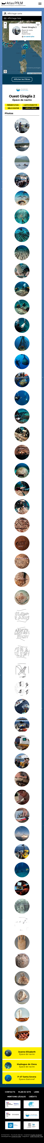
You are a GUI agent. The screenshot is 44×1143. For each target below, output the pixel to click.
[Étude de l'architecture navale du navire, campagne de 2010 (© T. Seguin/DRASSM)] (22, 416)
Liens (36, 1092)
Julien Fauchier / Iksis (36, 1136)
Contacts (10, 1092)
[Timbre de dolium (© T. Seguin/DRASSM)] (22, 543)
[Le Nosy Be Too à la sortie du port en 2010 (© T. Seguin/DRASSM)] (22, 144)
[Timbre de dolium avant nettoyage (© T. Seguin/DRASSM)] (22, 525)
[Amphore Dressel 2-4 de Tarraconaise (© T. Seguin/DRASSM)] (22, 943)
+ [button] (5, 23)
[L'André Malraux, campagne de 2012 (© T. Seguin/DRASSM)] (22, 834)
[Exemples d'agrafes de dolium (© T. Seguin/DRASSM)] (22, 598)
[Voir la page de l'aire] (22, 93)
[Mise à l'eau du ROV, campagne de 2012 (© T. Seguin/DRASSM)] (22, 126)
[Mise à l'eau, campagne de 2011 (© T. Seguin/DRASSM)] (22, 707)
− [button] (5, 26)
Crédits (33, 1097)
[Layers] (38, 24)
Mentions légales (16, 1097)
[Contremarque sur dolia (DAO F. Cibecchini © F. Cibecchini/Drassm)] (22, 670)
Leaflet (29, 73)
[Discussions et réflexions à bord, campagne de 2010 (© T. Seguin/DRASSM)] (22, 743)
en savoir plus (28, 36)
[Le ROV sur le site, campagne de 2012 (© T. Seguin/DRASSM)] (22, 870)
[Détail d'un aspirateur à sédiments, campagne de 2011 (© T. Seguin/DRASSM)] (22, 271)
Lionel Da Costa (16, 1136)
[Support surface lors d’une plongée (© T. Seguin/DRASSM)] (22, 162)
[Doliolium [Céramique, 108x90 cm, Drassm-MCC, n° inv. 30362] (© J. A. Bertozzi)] (22, 961)
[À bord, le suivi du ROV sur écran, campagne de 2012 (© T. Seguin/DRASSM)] (22, 888)
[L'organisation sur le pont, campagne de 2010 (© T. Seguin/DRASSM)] (22, 725)
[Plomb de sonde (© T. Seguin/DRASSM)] (22, 979)
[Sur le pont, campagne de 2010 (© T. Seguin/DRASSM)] (22, 761)
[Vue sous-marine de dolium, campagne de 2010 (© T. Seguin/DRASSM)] (22, 471)
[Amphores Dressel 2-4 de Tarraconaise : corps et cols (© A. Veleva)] (22, 688)
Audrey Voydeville (36, 1135)
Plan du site (24, 1092)
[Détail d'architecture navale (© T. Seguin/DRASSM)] (22, 452)
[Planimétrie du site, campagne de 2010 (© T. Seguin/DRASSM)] (22, 906)
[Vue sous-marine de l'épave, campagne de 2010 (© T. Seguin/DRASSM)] (22, 217)
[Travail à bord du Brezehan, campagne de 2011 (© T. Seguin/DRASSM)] (22, 180)
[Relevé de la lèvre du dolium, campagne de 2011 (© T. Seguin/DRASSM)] (22, 489)
